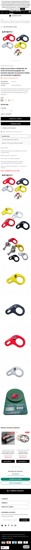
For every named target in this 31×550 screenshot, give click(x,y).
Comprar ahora (15, 124)
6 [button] (19, 60)
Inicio (2, 19)
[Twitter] (6, 525)
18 (3, 131)
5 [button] (17, 60)
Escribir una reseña (15, 479)
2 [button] (13, 60)
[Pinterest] (9, 525)
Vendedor (3, 85)
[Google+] (15, 525)
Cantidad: (3, 108)
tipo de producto (5, 83)
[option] (15, 15)
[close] (29, 5)
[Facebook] (3, 525)
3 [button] (14, 60)
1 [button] (11, 60)
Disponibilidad (4, 81)
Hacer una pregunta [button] (15, 483)
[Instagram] (12, 525)
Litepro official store (7, 65)
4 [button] (16, 60)
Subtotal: (3, 114)
